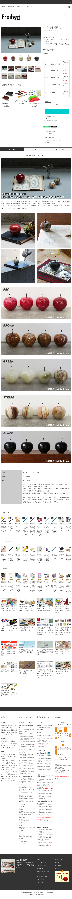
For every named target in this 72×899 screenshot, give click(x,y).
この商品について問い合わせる (52, 140)
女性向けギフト (58, 27)
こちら (58, 778)
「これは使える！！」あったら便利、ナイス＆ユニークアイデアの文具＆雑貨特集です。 (45, 609)
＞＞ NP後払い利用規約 (42, 820)
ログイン (57, 862)
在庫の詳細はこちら (49, 116)
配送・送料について (41, 865)
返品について (48, 118)
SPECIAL (19, 6)
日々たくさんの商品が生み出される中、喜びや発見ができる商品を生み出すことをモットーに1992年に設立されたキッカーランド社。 (63, 630)
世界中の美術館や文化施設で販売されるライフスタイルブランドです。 (9, 694)
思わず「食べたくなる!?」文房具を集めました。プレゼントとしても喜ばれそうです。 (9, 608)
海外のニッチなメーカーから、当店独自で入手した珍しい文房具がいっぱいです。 (27, 650)
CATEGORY (11, 6)
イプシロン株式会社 (41, 758)
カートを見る (58, 865)
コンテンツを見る (29, 6)
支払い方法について (41, 862)
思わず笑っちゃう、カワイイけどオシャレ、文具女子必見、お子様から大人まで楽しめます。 (63, 609)
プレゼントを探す (50, 27)
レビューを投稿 (48, 133)
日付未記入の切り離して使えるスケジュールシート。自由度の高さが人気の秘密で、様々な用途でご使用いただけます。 (45, 673)
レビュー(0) (60, 149)
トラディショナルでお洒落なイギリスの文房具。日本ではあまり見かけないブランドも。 (9, 629)
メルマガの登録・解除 (42, 876)
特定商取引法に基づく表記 (51, 120)
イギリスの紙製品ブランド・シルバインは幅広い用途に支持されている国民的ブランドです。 (9, 652)
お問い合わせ (58, 868)
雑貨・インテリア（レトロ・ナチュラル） (52, 30)
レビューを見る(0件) (50, 131)
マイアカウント (58, 859)
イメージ (36, 149)
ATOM (41, 882)
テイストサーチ (50, 28)
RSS (38, 882)
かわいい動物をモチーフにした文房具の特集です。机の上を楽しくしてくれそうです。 (27, 608)
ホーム (44, 26)
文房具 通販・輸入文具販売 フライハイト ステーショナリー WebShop (36, 892)
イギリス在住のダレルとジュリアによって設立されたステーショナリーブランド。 (63, 651)
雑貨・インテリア (50, 26)
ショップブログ (40, 879)
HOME (3, 6)
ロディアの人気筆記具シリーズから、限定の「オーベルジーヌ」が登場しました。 (27, 672)
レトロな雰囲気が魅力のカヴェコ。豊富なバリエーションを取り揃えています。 (27, 628)
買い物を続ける (48, 142)
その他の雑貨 (57, 26)
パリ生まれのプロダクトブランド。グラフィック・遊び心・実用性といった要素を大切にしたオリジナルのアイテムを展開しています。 (45, 630)
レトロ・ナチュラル (58, 28)
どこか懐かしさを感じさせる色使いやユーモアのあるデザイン (9, 671)
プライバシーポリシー (42, 874)
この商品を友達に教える (50, 137)
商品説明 (12, 149)
